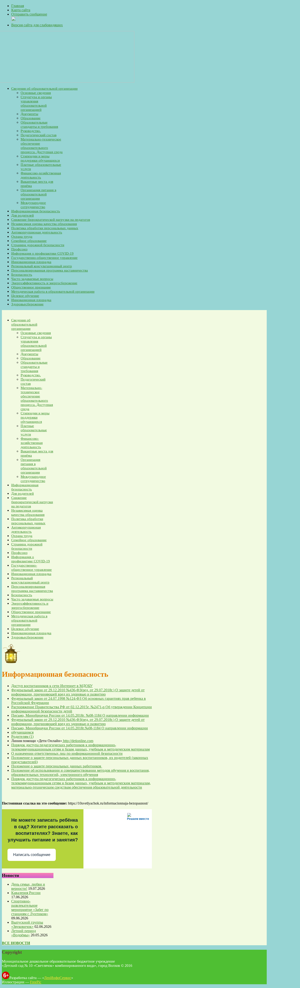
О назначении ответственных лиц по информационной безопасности (67, 753)
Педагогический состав (38, 135)
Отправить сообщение (29, 14)
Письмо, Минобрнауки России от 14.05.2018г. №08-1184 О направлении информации (80, 715)
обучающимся (22, 732)
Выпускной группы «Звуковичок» (27, 924)
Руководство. (31, 131)
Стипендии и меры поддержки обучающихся (35, 417)
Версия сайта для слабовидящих (37, 25)
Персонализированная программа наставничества (49, 270)
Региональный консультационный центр (41, 266)
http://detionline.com (77, 741)
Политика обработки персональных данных (44, 228)
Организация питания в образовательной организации (38, 194)
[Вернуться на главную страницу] (68, 81)
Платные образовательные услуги (34, 430)
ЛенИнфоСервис (57, 978)
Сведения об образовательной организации (44, 88)
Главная (17, 6)
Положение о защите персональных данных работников (56, 766)
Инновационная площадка (31, 262)
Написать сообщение (31, 855)
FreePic (35, 982)
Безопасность (21, 274)
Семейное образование (29, 241)
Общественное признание (31, 287)
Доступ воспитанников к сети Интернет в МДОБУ (52, 686)
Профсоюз (19, 249)
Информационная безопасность (35, 211)
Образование (31, 118)
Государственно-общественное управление (44, 258)
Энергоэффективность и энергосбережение (44, 283)
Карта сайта (20, 10)
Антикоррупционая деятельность (36, 232)
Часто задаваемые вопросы (32, 279)
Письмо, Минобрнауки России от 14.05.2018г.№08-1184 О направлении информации (79, 728)
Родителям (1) (22, 737)
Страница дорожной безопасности (37, 245)
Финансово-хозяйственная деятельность (32, 443)
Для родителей (22, 215)
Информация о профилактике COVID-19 (42, 253)
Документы (29, 114)
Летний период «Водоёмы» (23, 933)
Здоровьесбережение (27, 304)
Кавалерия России (26, 893)
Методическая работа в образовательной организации (52, 291)
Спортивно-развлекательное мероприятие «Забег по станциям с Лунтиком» (30, 907)
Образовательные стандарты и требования (34, 367)
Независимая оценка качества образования (44, 224)
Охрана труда (21, 236)
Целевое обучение (25, 296)
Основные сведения (36, 93)
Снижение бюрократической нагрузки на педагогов (50, 220)
